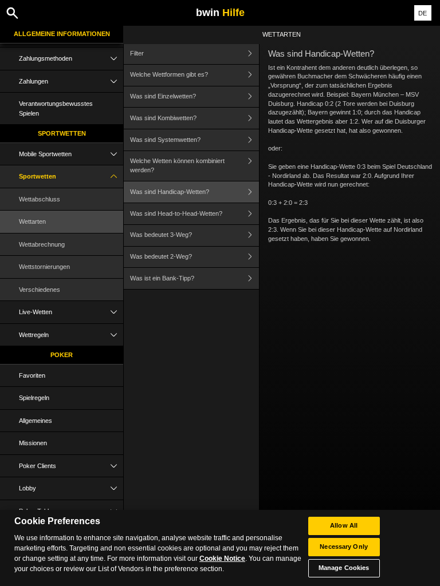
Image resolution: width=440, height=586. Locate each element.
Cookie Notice (222, 559)
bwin (220, 12)
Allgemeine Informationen (62, 33)
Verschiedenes (39, 289)
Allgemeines (35, 420)
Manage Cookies (344, 567)
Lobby (27, 488)
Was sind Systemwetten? (165, 139)
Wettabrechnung (42, 244)
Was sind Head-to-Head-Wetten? (176, 213)
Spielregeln (34, 397)
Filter (137, 53)
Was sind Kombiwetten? (163, 117)
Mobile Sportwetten (45, 154)
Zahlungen (33, 81)
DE (422, 13)
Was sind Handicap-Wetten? (169, 191)
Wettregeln (34, 334)
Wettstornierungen (44, 266)
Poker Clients (37, 465)
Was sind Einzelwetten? (163, 96)
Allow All (344, 525)
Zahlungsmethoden (45, 58)
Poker (61, 354)
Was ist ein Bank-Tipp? (162, 278)
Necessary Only (344, 546)
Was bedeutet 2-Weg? (161, 256)
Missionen (33, 443)
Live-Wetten (35, 311)
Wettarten (32, 221)
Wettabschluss (39, 199)
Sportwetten (62, 133)
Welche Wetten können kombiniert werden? (177, 165)
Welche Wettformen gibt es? (169, 74)
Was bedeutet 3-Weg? (161, 234)
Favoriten (32, 375)
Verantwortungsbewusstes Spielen (56, 108)
